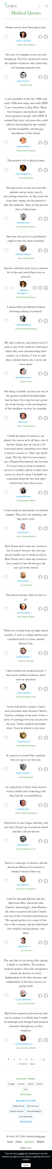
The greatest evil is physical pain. (26, 160)
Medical (31, 45)
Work (19, 536)
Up (21, 85)
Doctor (33, 849)
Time (19, 1004)
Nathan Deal (18, 1106)
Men (25, 85)
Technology (25, 813)
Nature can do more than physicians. (26, 27)
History (25, 426)
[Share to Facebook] (40, 37)
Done (19, 746)
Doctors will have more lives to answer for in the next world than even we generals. (26, 272)
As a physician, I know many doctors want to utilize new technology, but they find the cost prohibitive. (26, 791)
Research (26, 329)
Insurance (20, 1048)
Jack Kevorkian (25, 1116)
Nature (20, 45)
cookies (21, 1153)
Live (25, 950)
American (20, 889)
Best (19, 617)
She (30, 585)
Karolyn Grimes (16, 1111)
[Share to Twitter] (46, 37)
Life (21, 585)
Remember (31, 151)
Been (27, 1048)
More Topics (26, 1094)
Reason (33, 500)
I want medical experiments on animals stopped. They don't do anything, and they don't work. (26, 514)
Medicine (24, 227)
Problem (25, 1004)
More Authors (26, 1121)
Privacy (19, 1141)
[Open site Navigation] (46, 6)
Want (17, 813)
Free (29, 950)
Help (27, 661)
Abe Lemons (32, 1106)
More (25, 45)
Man (20, 258)
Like (20, 777)
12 (43, 1059)
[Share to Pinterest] (46, 288)
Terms (10, 1141)
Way (26, 889)
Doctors (32, 297)
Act (24, 777)
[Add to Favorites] (6, 37)
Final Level (40, 1136)
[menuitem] (10, 1141)
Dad (22, 382)
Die (26, 382)
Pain (20, 178)
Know (29, 85)
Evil (24, 178)
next (32, 1063)
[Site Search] (39, 6)
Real (26, 585)
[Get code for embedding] (11, 288)
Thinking (19, 500)
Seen (34, 697)
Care (26, 1089)
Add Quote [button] (29, 1141)
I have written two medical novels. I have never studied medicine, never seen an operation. (26, 675)
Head (24, 258)
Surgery (32, 746)
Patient (24, 617)
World (18, 297)
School (18, 329)
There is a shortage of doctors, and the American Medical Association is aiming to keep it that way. (26, 867)
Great (19, 426)
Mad (30, 382)
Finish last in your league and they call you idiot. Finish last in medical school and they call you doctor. (26, 827)
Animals (25, 536)
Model (32, 1004)
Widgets (40, 1141)
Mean (26, 500)
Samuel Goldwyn (34, 1111)
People (19, 151)
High (32, 661)
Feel (18, 227)
